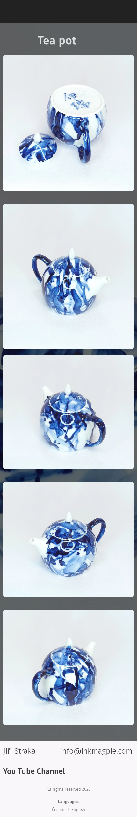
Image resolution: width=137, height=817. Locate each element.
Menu (127, 11)
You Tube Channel (34, 771)
